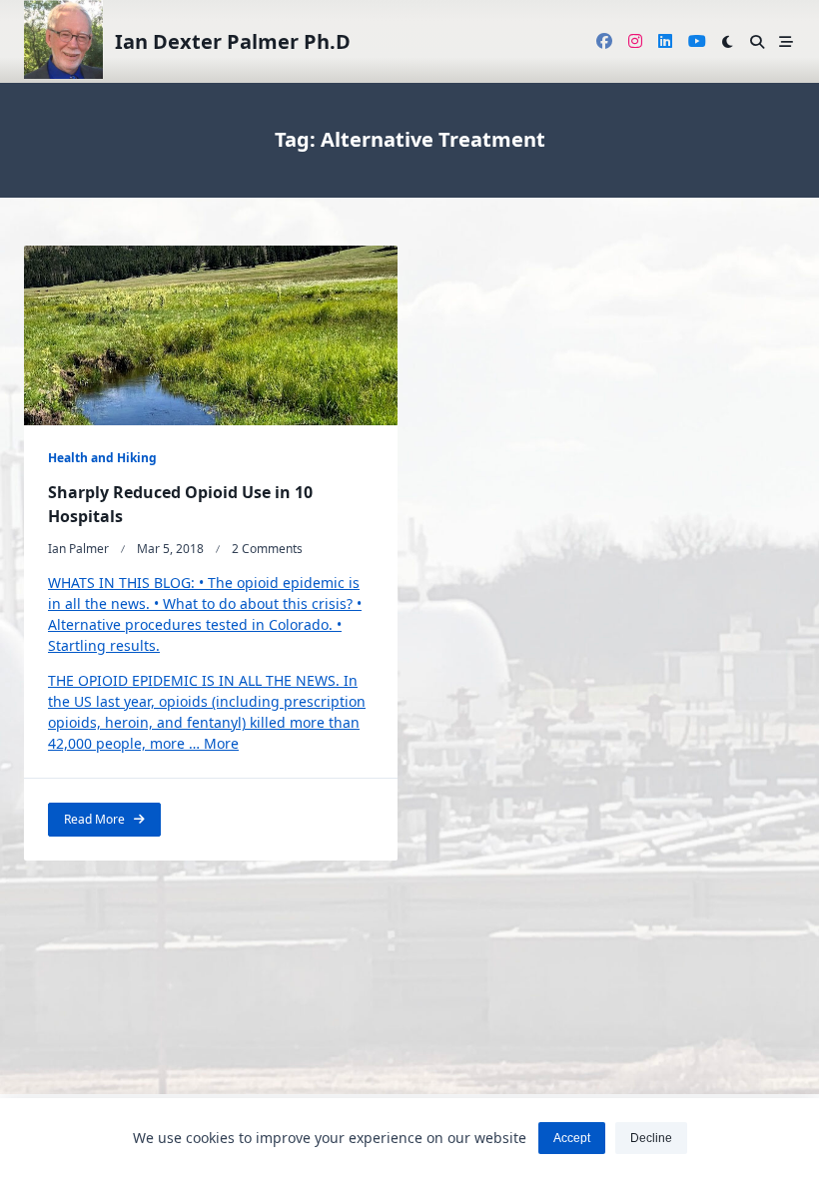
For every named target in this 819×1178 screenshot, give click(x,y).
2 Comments (267, 548)
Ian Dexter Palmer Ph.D (233, 41)
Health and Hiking (102, 457)
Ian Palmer (78, 548)
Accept (571, 1138)
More (221, 743)
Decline (651, 1138)
